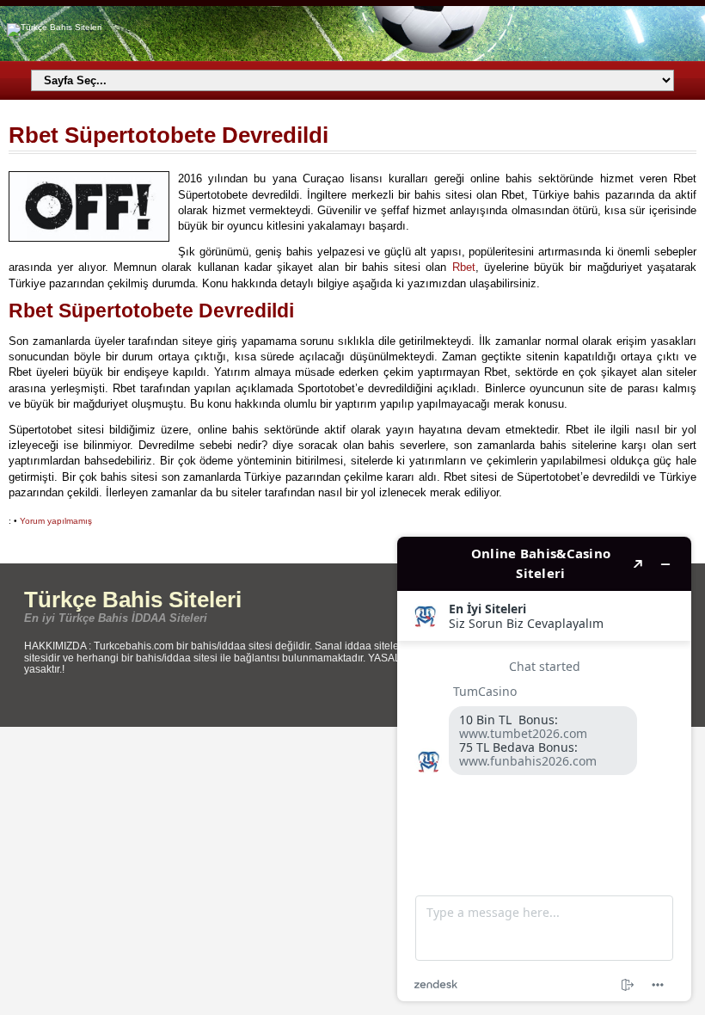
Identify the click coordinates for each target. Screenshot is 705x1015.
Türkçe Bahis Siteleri (133, 599)
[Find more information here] (544, 769)
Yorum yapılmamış (56, 521)
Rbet (463, 267)
